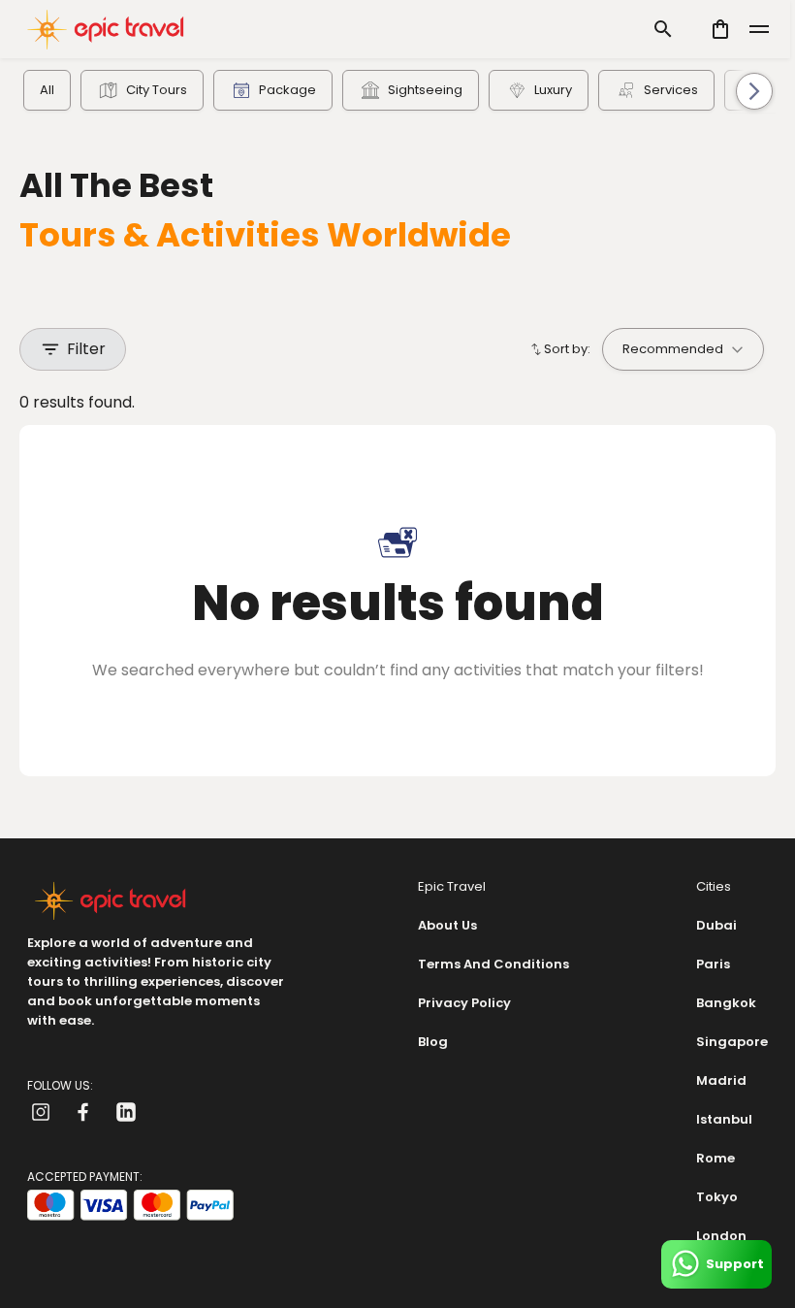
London (721, 1235)
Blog (433, 1041)
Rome (715, 1158)
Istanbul (724, 1119)
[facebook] (83, 1112)
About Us (447, 925)
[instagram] (40, 1112)
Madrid (721, 1080)
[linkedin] (126, 1112)
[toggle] (759, 29)
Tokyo (717, 1197)
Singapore (732, 1041)
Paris (713, 964)
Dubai (716, 925)
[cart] (720, 29)
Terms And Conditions (493, 964)
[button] (744, 91)
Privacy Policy (464, 1003)
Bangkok (726, 1003)
